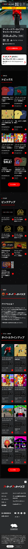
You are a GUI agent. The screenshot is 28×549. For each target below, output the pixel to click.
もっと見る (13, 184)
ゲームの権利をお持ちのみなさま (19, 497)
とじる (18, 546)
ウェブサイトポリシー (19, 501)
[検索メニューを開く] (20, 4)
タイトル (3, 496)
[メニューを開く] (24, 4)
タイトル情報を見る (13, 48)
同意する (10, 546)
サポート (3, 502)
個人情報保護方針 (6, 513)
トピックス (4, 493)
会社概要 (3, 505)
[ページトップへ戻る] (25, 482)
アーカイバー (5, 499)
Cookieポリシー (17, 504)
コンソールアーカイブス (19, 493)
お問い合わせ (5, 516)
